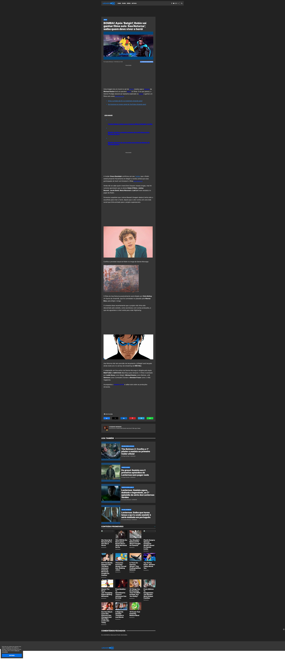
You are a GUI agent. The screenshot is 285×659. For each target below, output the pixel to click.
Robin (129, 91)
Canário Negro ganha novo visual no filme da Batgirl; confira (130, 124)
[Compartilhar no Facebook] (107, 418)
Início (105, 19)
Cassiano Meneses (115, 427)
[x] (178, 3)
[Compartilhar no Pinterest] (132, 418)
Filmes (124, 3)
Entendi (12, 655)
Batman (147, 89)
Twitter (137, 176)
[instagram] (175, 3)
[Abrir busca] (182, 3)
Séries (129, 3)
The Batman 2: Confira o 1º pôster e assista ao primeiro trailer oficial (135, 451)
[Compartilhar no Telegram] (141, 418)
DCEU (141, 94)
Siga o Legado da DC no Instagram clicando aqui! (125, 101)
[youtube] (173, 3)
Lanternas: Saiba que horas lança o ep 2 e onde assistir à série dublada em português (136, 515)
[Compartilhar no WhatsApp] (150, 418)
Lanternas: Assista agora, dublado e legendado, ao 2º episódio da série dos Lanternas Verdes (137, 494)
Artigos (134, 3)
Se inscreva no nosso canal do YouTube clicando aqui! (127, 104)
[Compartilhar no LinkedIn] (124, 418)
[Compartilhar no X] (115, 418)
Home (119, 3)
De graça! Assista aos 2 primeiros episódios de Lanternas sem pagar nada (135, 472)
